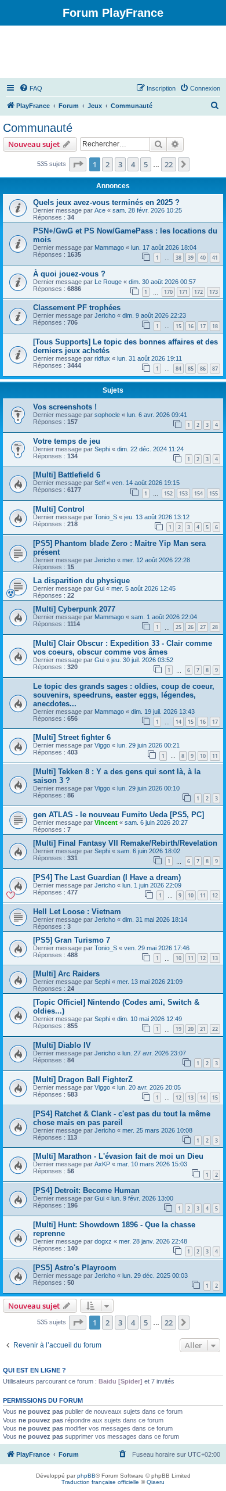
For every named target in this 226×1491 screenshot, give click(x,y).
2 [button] (107, 164)
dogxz (103, 1241)
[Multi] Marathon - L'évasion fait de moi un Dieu (118, 1156)
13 (215, 958)
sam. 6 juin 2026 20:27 (156, 822)
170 (168, 292)
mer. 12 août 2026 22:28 (156, 559)
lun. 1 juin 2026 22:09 (151, 885)
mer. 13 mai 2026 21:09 (150, 981)
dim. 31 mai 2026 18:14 (154, 919)
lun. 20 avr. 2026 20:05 (149, 1087)
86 (203, 368)
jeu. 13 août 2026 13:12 (156, 516)
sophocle (107, 414)
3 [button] (120, 164)
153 (183, 493)
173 (213, 292)
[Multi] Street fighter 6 (72, 737)
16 (191, 326)
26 (191, 627)
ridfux (102, 358)
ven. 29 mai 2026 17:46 (156, 947)
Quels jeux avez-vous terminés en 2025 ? (106, 202)
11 (215, 756)
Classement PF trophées (77, 307)
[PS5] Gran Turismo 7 (71, 940)
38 (178, 257)
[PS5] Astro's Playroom (74, 1267)
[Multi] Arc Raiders (66, 973)
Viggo (102, 745)
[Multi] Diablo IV (62, 1045)
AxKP (102, 1164)
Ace (99, 210)
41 (215, 257)
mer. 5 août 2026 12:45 (143, 588)
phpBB (86, 1475)
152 (168, 493)
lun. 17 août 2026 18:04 (163, 247)
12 (215, 895)
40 (203, 257)
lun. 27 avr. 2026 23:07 (154, 1053)
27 (203, 627)
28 (215, 627)
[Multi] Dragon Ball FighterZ (83, 1079)
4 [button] (133, 164)
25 (178, 627)
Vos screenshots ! (65, 407)
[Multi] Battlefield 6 (66, 474)
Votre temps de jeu (66, 441)
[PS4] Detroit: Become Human (86, 1190)
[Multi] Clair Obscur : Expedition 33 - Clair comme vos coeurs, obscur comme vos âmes (122, 647)
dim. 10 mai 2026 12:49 (149, 1018)
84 (178, 368)
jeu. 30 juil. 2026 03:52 (142, 659)
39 (191, 257)
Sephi (102, 448)
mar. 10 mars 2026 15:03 (152, 1164)
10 (203, 756)
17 (203, 326)
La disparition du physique (81, 580)
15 (178, 326)
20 (191, 1029)
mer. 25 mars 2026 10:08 (157, 1130)
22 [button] (169, 164)
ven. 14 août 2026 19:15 (146, 482)
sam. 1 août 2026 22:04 (164, 616)
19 (178, 1029)
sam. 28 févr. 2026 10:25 (147, 210)
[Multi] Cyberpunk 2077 (74, 609)
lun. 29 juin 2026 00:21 (148, 745)
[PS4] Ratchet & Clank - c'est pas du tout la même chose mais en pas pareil (121, 1118)
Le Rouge (108, 281)
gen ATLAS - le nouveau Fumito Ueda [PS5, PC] (118, 814)
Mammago (109, 247)
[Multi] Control (59, 509)
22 (215, 1029)
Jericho (104, 315)
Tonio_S (105, 516)
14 (178, 721)
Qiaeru (156, 1482)
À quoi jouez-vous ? (69, 274)
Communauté (37, 127)
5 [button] (146, 164)
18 (215, 326)
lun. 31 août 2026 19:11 (149, 358)
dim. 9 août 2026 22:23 (154, 315)
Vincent (106, 822)
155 (213, 493)
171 (183, 292)
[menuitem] (30, 88)
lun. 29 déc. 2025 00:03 (155, 1275)
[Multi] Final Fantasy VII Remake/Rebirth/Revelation (125, 843)
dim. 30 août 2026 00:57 (162, 281)
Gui (99, 588)
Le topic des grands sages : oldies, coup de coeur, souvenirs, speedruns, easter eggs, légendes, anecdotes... (123, 695)
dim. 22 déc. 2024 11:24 (150, 448)
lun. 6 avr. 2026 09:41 (157, 414)
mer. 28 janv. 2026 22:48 (153, 1241)
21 (203, 1029)
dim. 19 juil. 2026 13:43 (163, 711)
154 (198, 493)
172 (198, 292)
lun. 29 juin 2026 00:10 (148, 788)
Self (99, 482)
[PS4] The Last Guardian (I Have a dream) (107, 877)
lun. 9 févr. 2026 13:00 (142, 1198)
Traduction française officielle (100, 1482)
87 (215, 368)
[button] (77, 164)
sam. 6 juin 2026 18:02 (148, 850)
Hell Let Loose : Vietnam (77, 911)
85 (191, 368)
